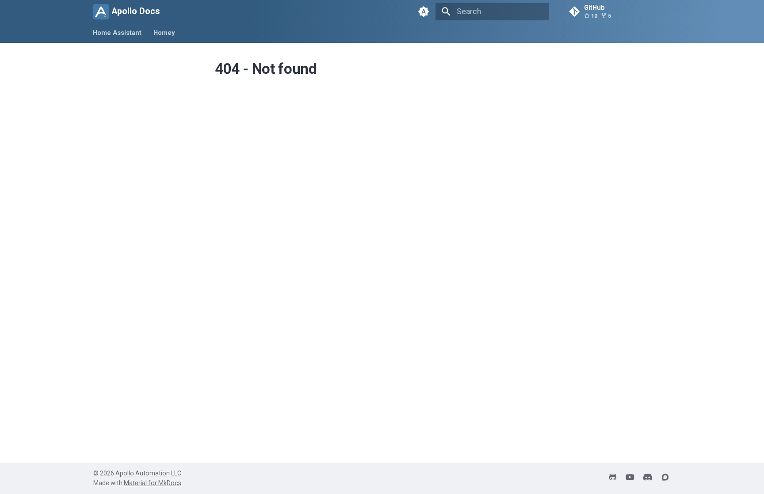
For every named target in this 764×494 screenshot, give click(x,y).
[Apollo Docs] (101, 11)
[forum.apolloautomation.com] (665, 478)
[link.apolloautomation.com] (647, 478)
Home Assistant (117, 33)
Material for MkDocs (152, 482)
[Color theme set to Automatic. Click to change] (424, 11)
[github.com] (612, 478)
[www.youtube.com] (630, 478)
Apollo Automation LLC (148, 473)
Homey (164, 33)
